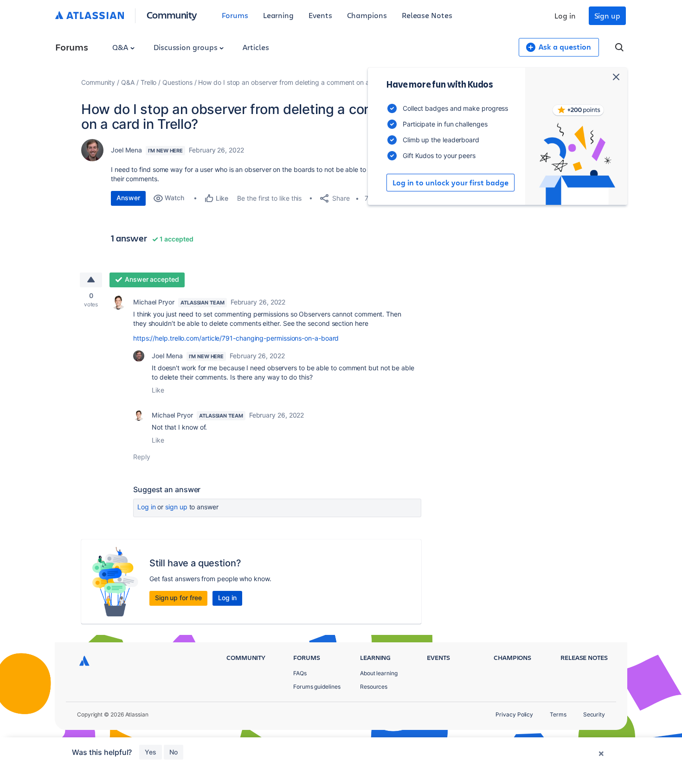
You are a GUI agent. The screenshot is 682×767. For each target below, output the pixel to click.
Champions (367, 15)
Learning (278, 15)
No (173, 752)
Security (594, 714)
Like (158, 390)
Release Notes (427, 15)
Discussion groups (186, 47)
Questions (177, 82)
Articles (256, 47)
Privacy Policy (514, 714)
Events (320, 15)
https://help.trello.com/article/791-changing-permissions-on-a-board (236, 338)
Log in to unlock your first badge (450, 182)
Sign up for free (178, 598)
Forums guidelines (317, 686)
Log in (565, 15)
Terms (558, 714)
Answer (128, 198)
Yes (150, 752)
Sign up (607, 15)
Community (172, 14)
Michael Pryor (153, 302)
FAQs (300, 673)
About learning (379, 673)
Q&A (121, 47)
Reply (141, 457)
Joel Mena (126, 150)
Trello (149, 82)
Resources (373, 686)
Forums (235, 15)
